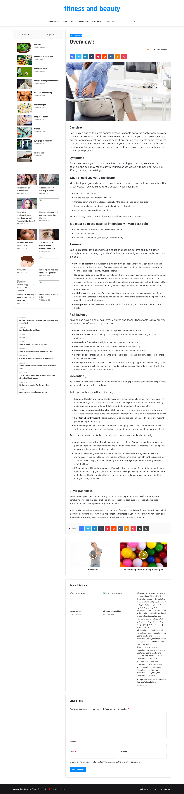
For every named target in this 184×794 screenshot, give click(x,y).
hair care (37, 44)
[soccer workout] (84, 600)
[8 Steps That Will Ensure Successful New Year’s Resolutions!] (152, 634)
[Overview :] (27, 261)
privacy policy (164, 789)
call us (143, 789)
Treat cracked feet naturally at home (46, 189)
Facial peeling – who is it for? (48, 296)
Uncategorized (76, 36)
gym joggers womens (43, 141)
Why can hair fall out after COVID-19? (25, 244)
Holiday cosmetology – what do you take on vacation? (26, 297)
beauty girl (68, 22)
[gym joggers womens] (24, 144)
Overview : (21, 270)
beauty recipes (40, 105)
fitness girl (83, 22)
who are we (152, 789)
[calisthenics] (24, 156)
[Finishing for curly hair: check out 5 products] (49, 261)
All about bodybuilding (112, 611)
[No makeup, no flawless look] (27, 179)
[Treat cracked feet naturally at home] (49, 179)
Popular (50, 34)
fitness (37, 129)
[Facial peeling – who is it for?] (49, 286)
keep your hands (41, 117)
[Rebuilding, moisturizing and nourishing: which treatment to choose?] (27, 204)
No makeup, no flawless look (23, 189)
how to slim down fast (43, 56)
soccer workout (76, 611)
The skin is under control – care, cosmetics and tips (47, 245)
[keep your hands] (24, 120)
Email (73, 752)
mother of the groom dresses (46, 81)
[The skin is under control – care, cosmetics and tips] (49, 234)
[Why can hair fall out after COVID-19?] (27, 234)
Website (123, 752)
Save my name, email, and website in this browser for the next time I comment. (106, 762)
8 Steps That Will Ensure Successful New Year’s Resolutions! (151, 681)
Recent (25, 34)
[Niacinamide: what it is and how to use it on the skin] (49, 204)
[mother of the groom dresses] (24, 84)
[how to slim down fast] (24, 60)
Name (73, 742)
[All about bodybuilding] (118, 600)
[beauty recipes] (24, 108)
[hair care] (24, 48)
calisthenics (39, 153)
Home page (54, 22)
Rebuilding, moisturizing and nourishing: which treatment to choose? (26, 216)
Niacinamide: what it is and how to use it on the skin (48, 215)
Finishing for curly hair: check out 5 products (48, 271)
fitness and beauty (59, 789)
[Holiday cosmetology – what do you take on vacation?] (27, 286)
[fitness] (24, 132)
